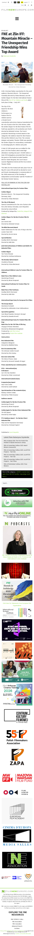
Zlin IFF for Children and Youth (17, 100)
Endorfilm (20, 211)
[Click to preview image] (17, 72)
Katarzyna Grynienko (9, 56)
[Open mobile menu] (17, 18)
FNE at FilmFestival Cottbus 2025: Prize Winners (15, 465)
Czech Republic (14, 432)
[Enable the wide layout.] (32, 2)
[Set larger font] (31, 5)
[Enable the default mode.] (8, 2)
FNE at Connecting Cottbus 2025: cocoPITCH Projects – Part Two (17, 455)
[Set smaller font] (25, 5)
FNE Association (17, 921)
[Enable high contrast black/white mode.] (15, 2)
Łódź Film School (14, 331)
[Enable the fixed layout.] (29, 2)
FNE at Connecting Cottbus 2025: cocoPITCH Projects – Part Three (17, 460)
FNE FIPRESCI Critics (17, 919)
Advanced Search (17, 926)
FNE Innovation (17, 924)
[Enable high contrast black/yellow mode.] (18, 2)
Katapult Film (28, 211)
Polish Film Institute (16, 333)
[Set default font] (28, 5)
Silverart (4, 213)
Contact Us (16, 931)
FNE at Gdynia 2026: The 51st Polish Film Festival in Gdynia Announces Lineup (16, 441)
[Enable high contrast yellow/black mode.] (22, 2)
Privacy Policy (3, 931)
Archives (17, 928)
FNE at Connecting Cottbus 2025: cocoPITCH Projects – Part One (17, 451)
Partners (10, 931)
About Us (22, 931)
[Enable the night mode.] (11, 2)
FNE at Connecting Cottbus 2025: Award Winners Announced (15, 446)
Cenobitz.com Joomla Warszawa (23, 933)
